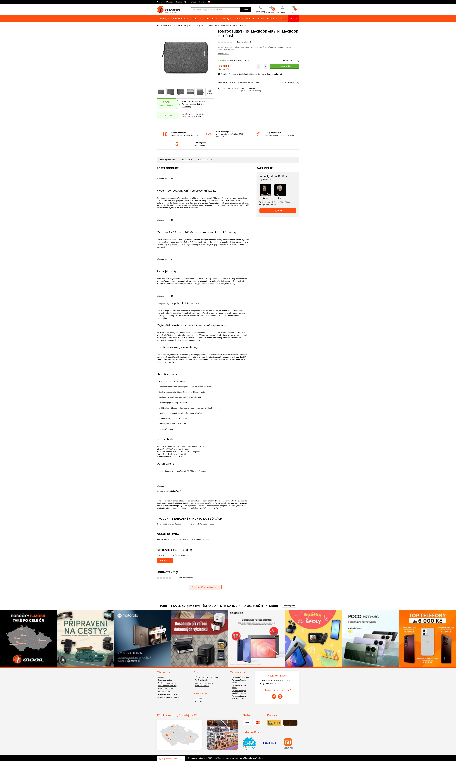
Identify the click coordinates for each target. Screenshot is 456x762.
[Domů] (157, 25)
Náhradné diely (254, 18)
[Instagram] (280, 696)
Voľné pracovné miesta (204, 683)
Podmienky (186, 106)
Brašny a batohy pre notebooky (169, 524)
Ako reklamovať (164, 691)
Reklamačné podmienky (167, 686)
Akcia (293, 18)
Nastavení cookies (202, 686)
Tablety (196, 18)
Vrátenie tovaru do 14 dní (168, 694)
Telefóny (163, 18)
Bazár (283, 18)
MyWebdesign (258, 758)
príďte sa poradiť (201, 145)
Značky (193, 2)
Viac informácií (223, 54)
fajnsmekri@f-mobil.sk (271, 204)
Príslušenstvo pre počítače (171, 25)
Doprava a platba (165, 680)
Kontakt (202, 2)
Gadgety (225, 18)
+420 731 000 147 (251, 89)
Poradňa (160, 2)
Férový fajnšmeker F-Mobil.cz (206, 677)
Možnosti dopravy (292, 60)
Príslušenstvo (180, 18)
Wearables (210, 18)
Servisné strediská (165, 688)
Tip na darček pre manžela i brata (239, 697)
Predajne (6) (181, 2)
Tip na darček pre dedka (239, 686)
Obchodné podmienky (167, 683)
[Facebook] (274, 696)
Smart (238, 18)
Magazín (169, 2)
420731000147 (276, 202)
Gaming (271, 18)
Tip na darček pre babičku (239, 681)
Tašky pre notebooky (192, 25)
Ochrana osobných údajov (168, 697)
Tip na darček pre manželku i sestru (239, 692)
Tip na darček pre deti (240, 677)
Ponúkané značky (202, 680)
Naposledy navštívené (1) (172, 758)
